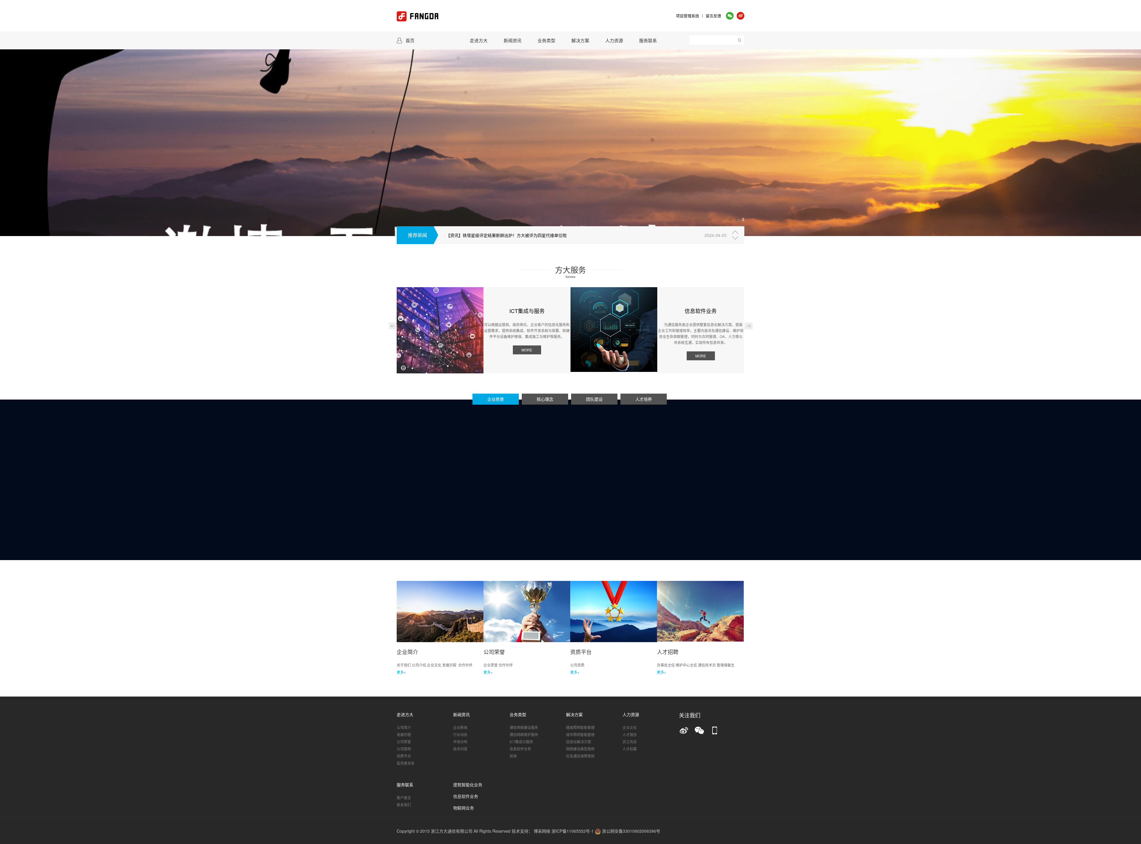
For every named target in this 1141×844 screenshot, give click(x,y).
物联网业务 (463, 808)
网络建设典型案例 (580, 748)
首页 (410, 40)
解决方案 (580, 40)
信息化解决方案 (578, 741)
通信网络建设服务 (524, 727)
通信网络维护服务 (524, 734)
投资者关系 (406, 763)
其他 (513, 755)
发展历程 (404, 734)
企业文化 (629, 727)
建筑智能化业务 (467, 785)
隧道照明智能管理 (580, 727)
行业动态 (460, 734)
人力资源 (614, 40)
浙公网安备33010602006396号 (630, 831)
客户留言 (404, 797)
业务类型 (546, 40)
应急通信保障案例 (580, 755)
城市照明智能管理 (580, 734)
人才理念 (629, 734)
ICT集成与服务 (521, 741)
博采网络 (542, 831)
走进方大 (479, 40)
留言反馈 (713, 15)
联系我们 (404, 804)
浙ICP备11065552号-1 (573, 831)
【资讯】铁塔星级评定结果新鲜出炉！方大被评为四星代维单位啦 (506, 235)
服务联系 (648, 40)
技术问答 (460, 748)
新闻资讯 (512, 40)
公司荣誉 (404, 741)
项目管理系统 (687, 15)
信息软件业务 (520, 748)
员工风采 (629, 741)
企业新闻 (460, 727)
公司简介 (404, 727)
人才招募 (629, 748)
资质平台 (404, 755)
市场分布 (460, 741)
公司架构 (404, 748)
